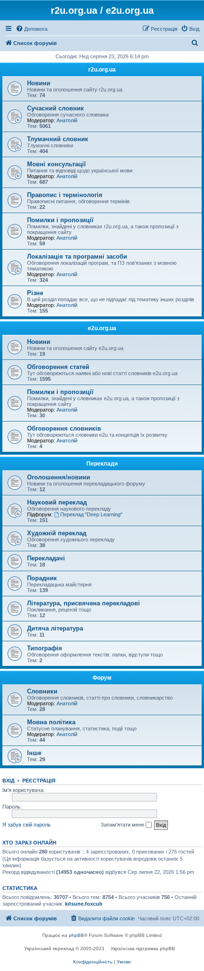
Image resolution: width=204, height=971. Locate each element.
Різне (35, 293)
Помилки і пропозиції (60, 220)
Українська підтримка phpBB (143, 948)
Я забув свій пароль (26, 824)
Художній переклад (56, 533)
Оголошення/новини (58, 477)
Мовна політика (51, 722)
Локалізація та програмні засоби (77, 256)
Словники (42, 691)
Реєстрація (39, 780)
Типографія (44, 648)
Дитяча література (55, 628)
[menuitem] (31, 29)
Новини (38, 83)
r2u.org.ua (102, 69)
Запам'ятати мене (123, 824)
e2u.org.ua (102, 328)
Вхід (8, 780)
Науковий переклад (57, 502)
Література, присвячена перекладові (83, 603)
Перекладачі (46, 558)
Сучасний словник (55, 108)
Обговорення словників (64, 428)
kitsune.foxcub (83, 904)
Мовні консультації (56, 164)
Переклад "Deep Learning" (91, 514)
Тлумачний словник (57, 139)
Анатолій (66, 120)
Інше (34, 752)
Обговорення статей (58, 366)
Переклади (102, 463)
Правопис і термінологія (64, 194)
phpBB (76, 935)
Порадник (42, 578)
